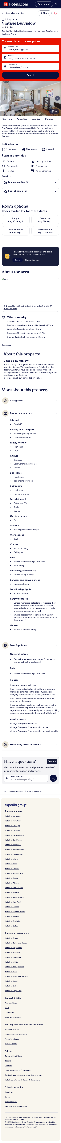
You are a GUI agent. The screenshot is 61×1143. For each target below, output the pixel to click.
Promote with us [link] (12, 1039)
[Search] (53, 778)
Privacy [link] (8, 1061)
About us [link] (9, 1092)
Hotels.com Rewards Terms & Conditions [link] (22, 1080)
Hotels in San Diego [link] (13, 840)
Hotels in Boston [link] (12, 892)
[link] (55, 13)
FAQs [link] (7, 1007)
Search (30, 75)
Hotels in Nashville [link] (13, 845)
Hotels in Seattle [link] (12, 916)
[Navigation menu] (56, 4)
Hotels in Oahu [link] (11, 986)
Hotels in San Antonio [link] (14, 887)
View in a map (10, 308)
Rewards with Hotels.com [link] (16, 1106)
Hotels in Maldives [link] (13, 952)
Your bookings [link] (11, 1003)
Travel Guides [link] (11, 1101)
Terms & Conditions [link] (13, 1056)
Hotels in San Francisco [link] (14, 849)
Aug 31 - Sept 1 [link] (45, 221)
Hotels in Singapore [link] (13, 947)
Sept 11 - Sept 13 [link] (45, 232)
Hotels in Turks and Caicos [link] (16, 943)
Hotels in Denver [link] (12, 868)
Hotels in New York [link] (13, 821)
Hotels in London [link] (12, 907)
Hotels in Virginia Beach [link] (15, 911)
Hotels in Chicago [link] (12, 825)
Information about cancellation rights (23, 377)
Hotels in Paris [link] (11, 864)
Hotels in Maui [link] (11, 971)
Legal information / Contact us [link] (18, 1070)
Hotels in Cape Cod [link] (13, 990)
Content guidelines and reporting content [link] (23, 1075)
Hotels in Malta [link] (11, 962)
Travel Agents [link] (11, 1044)
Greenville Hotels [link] (17, 791)
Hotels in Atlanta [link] (12, 883)
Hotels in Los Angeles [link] (14, 854)
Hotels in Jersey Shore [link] (14, 967)
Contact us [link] (9, 1012)
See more (6, 345)
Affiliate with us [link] (12, 1029)
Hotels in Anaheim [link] (12, 921)
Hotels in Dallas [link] (11, 926)
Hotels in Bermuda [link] (13, 957)
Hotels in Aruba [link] (11, 938)
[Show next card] (57, 98)
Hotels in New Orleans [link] (14, 835)
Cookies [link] (8, 1065)
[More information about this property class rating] (11, 27)
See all (5, 176)
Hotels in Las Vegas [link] (13, 816)
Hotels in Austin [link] (11, 878)
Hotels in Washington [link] (14, 873)
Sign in (17, 260)
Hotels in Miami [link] (11, 859)
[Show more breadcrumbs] (5, 791)
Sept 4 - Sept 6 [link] (15, 232)
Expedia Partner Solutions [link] (16, 1034)
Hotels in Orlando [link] (12, 830)
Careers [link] (8, 1097)
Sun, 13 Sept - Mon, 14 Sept (22, 58)
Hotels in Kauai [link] (11, 981)
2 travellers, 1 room (18, 67)
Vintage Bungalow (18, 49)
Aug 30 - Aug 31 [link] (16, 221)
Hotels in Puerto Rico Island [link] (16, 976)
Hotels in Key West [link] (13, 902)
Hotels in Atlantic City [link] (14, 897)
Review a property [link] (13, 1017)
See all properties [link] (15, 13)
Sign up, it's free (32, 260)
